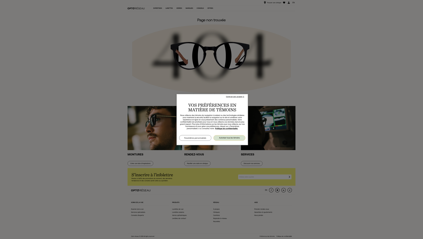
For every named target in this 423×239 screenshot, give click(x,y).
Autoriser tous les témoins (229, 138)
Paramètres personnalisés (195, 138)
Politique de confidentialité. (226, 128)
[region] (212, 119)
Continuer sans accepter (234, 96)
